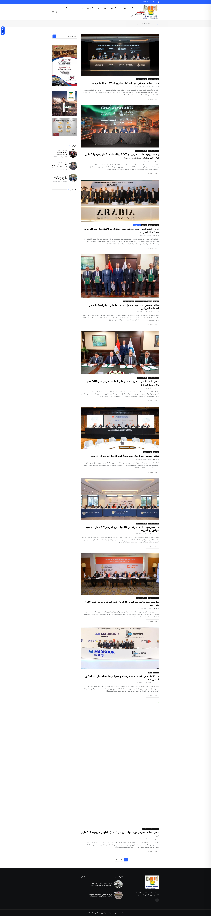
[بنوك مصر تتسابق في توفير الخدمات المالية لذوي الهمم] (73, 166)
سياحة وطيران (90, 8)
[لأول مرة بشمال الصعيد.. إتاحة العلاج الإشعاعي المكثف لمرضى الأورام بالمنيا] (118, 884)
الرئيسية (131, 8)
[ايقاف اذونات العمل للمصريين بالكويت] (73, 153)
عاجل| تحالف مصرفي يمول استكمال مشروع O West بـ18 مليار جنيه (125, 83)
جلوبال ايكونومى (104, 913)
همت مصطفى (154, 86)
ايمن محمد (155, 608)
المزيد (131, 16)
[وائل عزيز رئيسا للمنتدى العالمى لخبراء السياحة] (73, 178)
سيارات (98, 8)
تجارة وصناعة (123, 8)
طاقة (76, 8)
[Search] (56, 12)
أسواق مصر (64, 150)
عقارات (82, 8)
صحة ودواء (105, 8)
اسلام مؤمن (155, 533)
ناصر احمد (155, 161)
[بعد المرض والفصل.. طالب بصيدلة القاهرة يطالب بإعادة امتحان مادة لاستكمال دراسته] (118, 895)
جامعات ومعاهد (69, 8)
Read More (153, 99)
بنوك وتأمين (114, 8)
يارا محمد (155, 311)
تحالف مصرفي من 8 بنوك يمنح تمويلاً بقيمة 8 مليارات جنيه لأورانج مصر (123, 456)
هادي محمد (155, 388)
